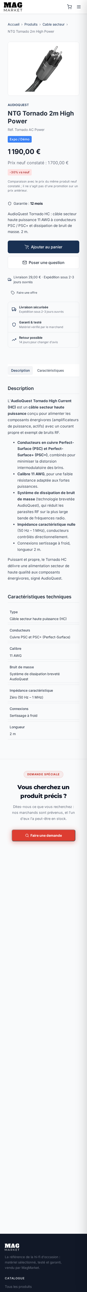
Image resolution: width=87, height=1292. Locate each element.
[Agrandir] (73, 90)
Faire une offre (27, 292)
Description (20, 370)
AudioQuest (18, 105)
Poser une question (47, 262)
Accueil (13, 24)
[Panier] (69, 6)
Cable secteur (54, 24)
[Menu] (78, 6)
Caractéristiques (50, 370)
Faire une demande (46, 835)
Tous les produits (18, 1286)
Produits (30, 24)
